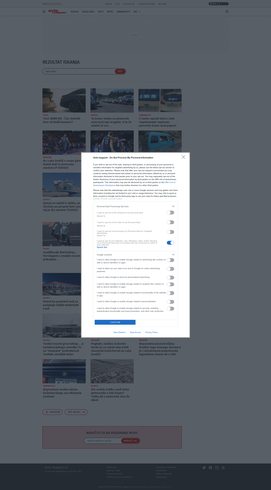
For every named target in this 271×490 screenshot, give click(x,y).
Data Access (135, 332)
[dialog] (135, 245)
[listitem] (135, 206)
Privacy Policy (151, 332)
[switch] (170, 212)
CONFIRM (115, 322)
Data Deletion (119, 332)
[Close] (184, 158)
